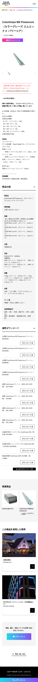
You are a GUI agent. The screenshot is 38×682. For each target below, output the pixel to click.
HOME (6, 10)
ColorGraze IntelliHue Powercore (17, 91)
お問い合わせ (20, 636)
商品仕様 (6, 187)
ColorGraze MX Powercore (25, 10)
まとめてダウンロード (23, 469)
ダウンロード (26, 343)
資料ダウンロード (12, 40)
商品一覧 (12, 10)
